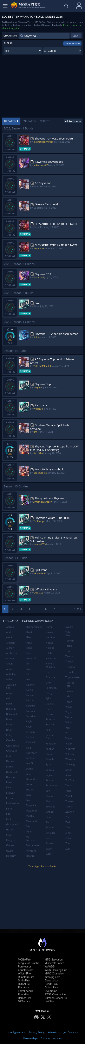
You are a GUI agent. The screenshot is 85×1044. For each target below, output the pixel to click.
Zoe (67, 843)
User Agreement (16, 1032)
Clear (76, 35)
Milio (29, 831)
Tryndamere (72, 677)
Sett (48, 790)
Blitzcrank (12, 714)
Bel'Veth (11, 709)
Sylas (49, 853)
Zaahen (69, 811)
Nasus (49, 632)
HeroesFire (24, 997)
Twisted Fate (69, 684)
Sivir (48, 822)
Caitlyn (10, 735)
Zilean (68, 838)
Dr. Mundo (12, 772)
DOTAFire (24, 984)
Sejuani (50, 775)
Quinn (49, 709)
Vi (66, 733)
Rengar (50, 748)
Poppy (49, 693)
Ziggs (68, 833)
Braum (10, 724)
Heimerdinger (34, 627)
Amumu (10, 658)
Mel (28, 826)
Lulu (28, 795)
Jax (27, 663)
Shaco (49, 796)
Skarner (50, 827)
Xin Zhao (70, 780)
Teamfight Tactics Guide (42, 866)
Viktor (68, 743)
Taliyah (69, 640)
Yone (68, 790)
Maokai (30, 816)
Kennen (30, 732)
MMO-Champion (54, 973)
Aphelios (11, 674)
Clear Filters (72, 43)
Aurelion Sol (11, 686)
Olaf (48, 672)
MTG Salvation (54, 959)
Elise (9, 787)
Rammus (51, 719)
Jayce (29, 669)
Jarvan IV (31, 658)
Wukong (70, 764)
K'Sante (30, 684)
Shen (48, 801)
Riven (49, 754)
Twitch (69, 691)
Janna (29, 653)
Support (45, 1038)
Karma (30, 700)
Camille (10, 740)
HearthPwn (51, 984)
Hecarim (11, 856)
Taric (68, 651)
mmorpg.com (52, 977)
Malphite (31, 805)
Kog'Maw (31, 753)
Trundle (69, 672)
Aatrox (10, 627)
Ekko (9, 782)
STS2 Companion (55, 994)
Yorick (68, 796)
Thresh (69, 661)
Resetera (23, 987)
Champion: (10, 35)
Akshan (10, 642)
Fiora (9, 808)
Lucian (29, 789)
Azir (8, 698)
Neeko (49, 642)
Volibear (70, 754)
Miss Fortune (30, 838)
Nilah (49, 653)
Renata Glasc (50, 736)
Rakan (49, 714)
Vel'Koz (69, 722)
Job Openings (71, 1032)
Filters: (8, 43)
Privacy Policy (36, 1032)
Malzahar (31, 810)
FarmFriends (25, 991)
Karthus (30, 705)
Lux (28, 800)
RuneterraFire (26, 977)
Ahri (8, 632)
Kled (28, 747)
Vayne (68, 712)
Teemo (69, 656)
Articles (57, 1038)
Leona (29, 768)
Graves (10, 845)
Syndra (69, 627)
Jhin (28, 674)
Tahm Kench (68, 633)
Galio (9, 819)
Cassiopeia (12, 745)
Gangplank (12, 824)
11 (79, 609)
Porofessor (24, 966)
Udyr (68, 696)
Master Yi (31, 821)
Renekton (51, 743)
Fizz (8, 813)
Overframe (51, 991)
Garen (9, 829)
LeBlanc (30, 758)
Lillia (28, 774)
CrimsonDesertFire (56, 997)
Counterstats (25, 970)
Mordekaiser (33, 845)
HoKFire (49, 1001)
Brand (9, 719)
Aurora (10, 693)
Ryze (48, 764)
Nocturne (51, 658)
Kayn (29, 726)
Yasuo (68, 785)
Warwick (70, 759)
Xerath (69, 775)
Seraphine (51, 785)
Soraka (50, 843)
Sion (48, 817)
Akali (9, 637)
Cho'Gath (11, 750)
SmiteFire (24, 980)
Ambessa (11, 653)
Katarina (31, 716)
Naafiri (30, 856)
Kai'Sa (29, 690)
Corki (9, 756)
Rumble (50, 759)
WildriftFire (24, 973)
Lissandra (31, 779)
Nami (49, 627)
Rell (48, 730)
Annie (9, 669)
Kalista (30, 695)
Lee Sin (30, 763)
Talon (68, 645)
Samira (50, 770)
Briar (9, 730)
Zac (67, 817)
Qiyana (50, 703)
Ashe (9, 679)
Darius (10, 761)
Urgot (68, 701)
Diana (9, 766)
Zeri (67, 827)
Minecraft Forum (54, 963)
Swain (49, 848)
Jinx (28, 679)
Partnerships (30, 1038)
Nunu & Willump (50, 665)
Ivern (29, 647)
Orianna (50, 677)
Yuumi (69, 806)
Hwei (29, 632)
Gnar (9, 835)
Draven (10, 777)
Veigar (69, 717)
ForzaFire (23, 994)
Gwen (9, 850)
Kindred (30, 742)
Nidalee (50, 647)
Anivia (9, 663)
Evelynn (10, 793)
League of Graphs (28, 963)
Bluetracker (51, 980)
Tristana (70, 667)
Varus (68, 707)
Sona (48, 838)
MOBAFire (24, 959)
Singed (49, 811)
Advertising (53, 1032)
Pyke (48, 698)
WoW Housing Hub (56, 970)
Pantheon (51, 688)
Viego (68, 738)
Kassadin (31, 711)
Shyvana (50, 806)
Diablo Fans (52, 987)
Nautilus (50, 637)
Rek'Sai (50, 724)
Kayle (29, 721)
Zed (67, 822)
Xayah (68, 770)
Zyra (68, 848)
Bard (9, 703)
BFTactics (24, 1001)
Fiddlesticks (12, 803)
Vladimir (70, 748)
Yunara (69, 801)
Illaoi (28, 637)
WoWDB (50, 966)
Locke (29, 784)
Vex (67, 728)
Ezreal (9, 798)
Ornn (48, 682)
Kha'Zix (30, 737)
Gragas (10, 840)
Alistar (10, 647)
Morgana (31, 850)
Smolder (50, 833)
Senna (49, 780)
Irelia (29, 642)
